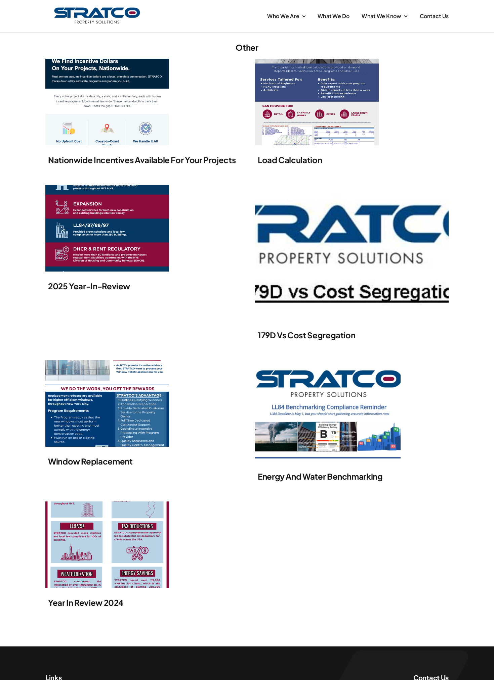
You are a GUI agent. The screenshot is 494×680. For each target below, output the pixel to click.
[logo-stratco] (97, 8)
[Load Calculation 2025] (317, 61)
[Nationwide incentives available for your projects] (107, 61)
